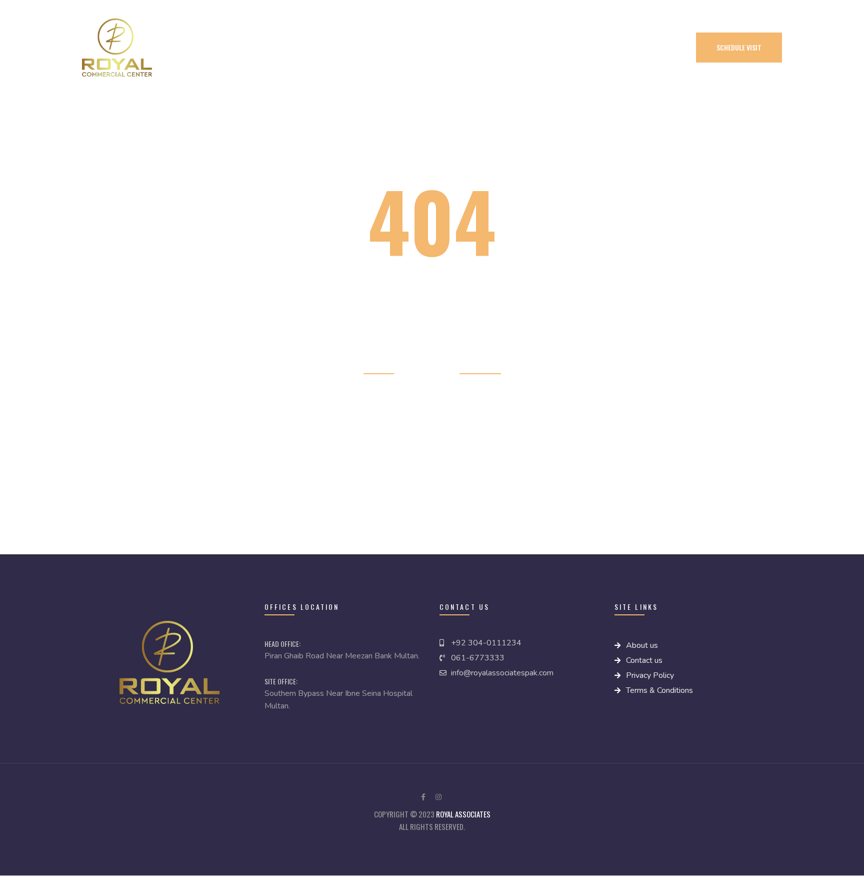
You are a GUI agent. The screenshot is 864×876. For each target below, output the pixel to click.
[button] (739, 48)
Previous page (480, 366)
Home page (379, 366)
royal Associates (463, 813)
